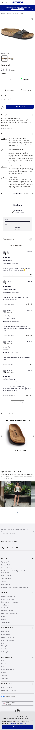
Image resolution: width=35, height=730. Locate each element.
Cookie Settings (6, 568)
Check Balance (6, 687)
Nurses (3, 667)
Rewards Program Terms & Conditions (14, 587)
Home (3, 13)
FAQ (2, 643)
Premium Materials (7, 610)
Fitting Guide (5, 646)
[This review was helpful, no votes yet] (27, 275)
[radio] (4, 58)
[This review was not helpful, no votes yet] (30, 275)
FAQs (3, 661)
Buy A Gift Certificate (8, 690)
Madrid (15, 13)
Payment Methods (7, 637)
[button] (2, 9)
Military (3, 672)
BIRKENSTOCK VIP (8, 596)
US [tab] (4, 99)
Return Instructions (7, 640)
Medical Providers (7, 669)
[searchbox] (16, 239)
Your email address (9, 533)
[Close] (33, 714)
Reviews (4, 619)
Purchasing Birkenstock (9, 602)
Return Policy (6, 575)
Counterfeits (5, 584)
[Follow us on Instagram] (3, 547)
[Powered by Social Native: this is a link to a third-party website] (17, 512)
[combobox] (20, 245)
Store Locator (6, 622)
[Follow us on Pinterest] (12, 547)
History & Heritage (7, 599)
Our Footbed (5, 608)
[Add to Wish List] (3, 107)
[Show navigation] (2, 2)
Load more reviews (17, 402)
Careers (4, 616)
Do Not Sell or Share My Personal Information (13, 571)
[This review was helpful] (27, 395)
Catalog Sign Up (7, 652)
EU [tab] (8, 99)
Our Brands (5, 605)
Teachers (4, 678)
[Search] (6, 2)
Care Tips (4, 649)
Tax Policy (4, 581)
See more (17, 229)
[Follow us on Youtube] (17, 547)
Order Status (5, 634)
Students (4, 675)
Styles (9, 13)
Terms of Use (5, 562)
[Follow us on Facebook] (8, 547)
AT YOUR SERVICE (17, 9)
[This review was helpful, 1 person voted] (27, 364)
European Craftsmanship (10, 613)
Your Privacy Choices (10, 696)
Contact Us (5, 631)
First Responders (7, 664)
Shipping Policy (6, 578)
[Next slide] (32, 48)
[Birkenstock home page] (17, 2)
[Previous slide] (29, 48)
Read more (4, 125)
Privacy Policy (6, 565)
